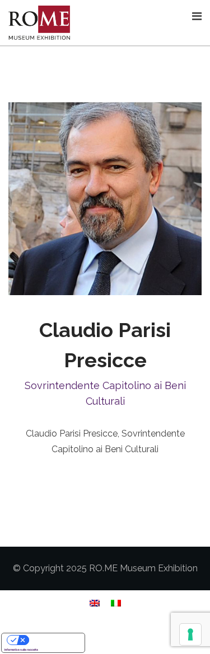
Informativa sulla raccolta (21, 649)
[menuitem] (94, 602)
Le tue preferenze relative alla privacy (54, 639)
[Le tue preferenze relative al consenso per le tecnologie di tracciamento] (190, 634)
